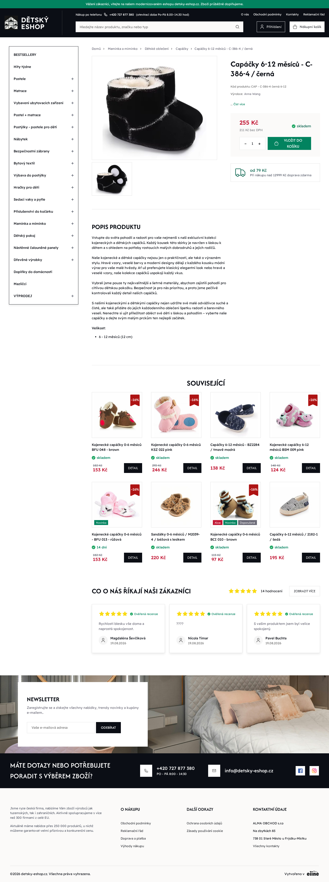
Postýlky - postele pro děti (35, 127)
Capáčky (182, 49)
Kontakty (292, 14)
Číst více (239, 104)
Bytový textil (24, 163)
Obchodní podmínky (267, 14)
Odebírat (108, 727)
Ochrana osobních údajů (204, 823)
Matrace (20, 91)
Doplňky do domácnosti (33, 272)
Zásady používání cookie (205, 830)
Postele (20, 79)
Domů (96, 49)
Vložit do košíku (293, 143)
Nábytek (21, 139)
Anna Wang (252, 93)
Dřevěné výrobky (28, 260)
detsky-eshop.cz (34, 874)
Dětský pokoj (24, 235)
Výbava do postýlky (30, 175)
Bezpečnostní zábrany (31, 151)
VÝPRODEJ (23, 296)
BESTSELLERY (25, 54)
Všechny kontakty (266, 846)
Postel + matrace (27, 115)
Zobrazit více (304, 591)
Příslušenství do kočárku (33, 211)
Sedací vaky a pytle (29, 199)
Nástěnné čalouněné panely (36, 248)
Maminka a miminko (30, 223)
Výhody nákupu (132, 846)
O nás (245, 14)
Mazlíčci (20, 284)
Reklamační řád (314, 14)
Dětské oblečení (157, 49)
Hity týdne (22, 67)
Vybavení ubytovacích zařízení (38, 103)
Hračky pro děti (26, 187)
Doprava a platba (133, 838)
